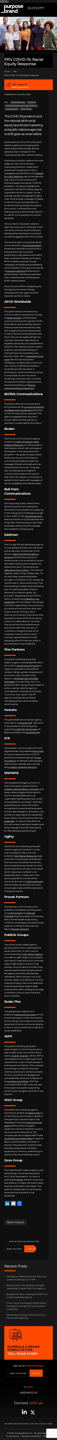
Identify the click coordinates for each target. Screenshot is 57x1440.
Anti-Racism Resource (25, 856)
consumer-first (25, 723)
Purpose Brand (12, 9)
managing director (19, 929)
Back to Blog (15, 1222)
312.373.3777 (35, 8)
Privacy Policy (12, 1436)
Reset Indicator (14, 318)
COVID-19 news (14, 913)
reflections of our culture (16, 570)
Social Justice (26, 109)
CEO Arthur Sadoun (33, 954)
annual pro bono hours (28, 665)
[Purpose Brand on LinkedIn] (24, 1414)
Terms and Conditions (31, 1436)
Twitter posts (33, 1113)
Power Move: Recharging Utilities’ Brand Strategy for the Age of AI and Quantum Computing (26, 1306)
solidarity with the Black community (21, 789)
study (20, 1179)
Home (7, 71)
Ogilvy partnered (34, 881)
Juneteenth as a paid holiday (18, 1138)
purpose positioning (16, 271)
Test (15, 71)
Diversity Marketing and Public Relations (21, 106)
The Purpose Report (31, 245)
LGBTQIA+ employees (26, 729)
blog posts (38, 751)
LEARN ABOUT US (28, 1392)
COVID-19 (31, 102)
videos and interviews (25, 1014)
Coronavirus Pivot (33, 516)
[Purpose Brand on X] (32, 1414)
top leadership (33, 732)
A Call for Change (19, 1056)
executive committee (17, 1081)
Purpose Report (12, 109)
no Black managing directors (22, 767)
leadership (9, 821)
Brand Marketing (17, 102)
